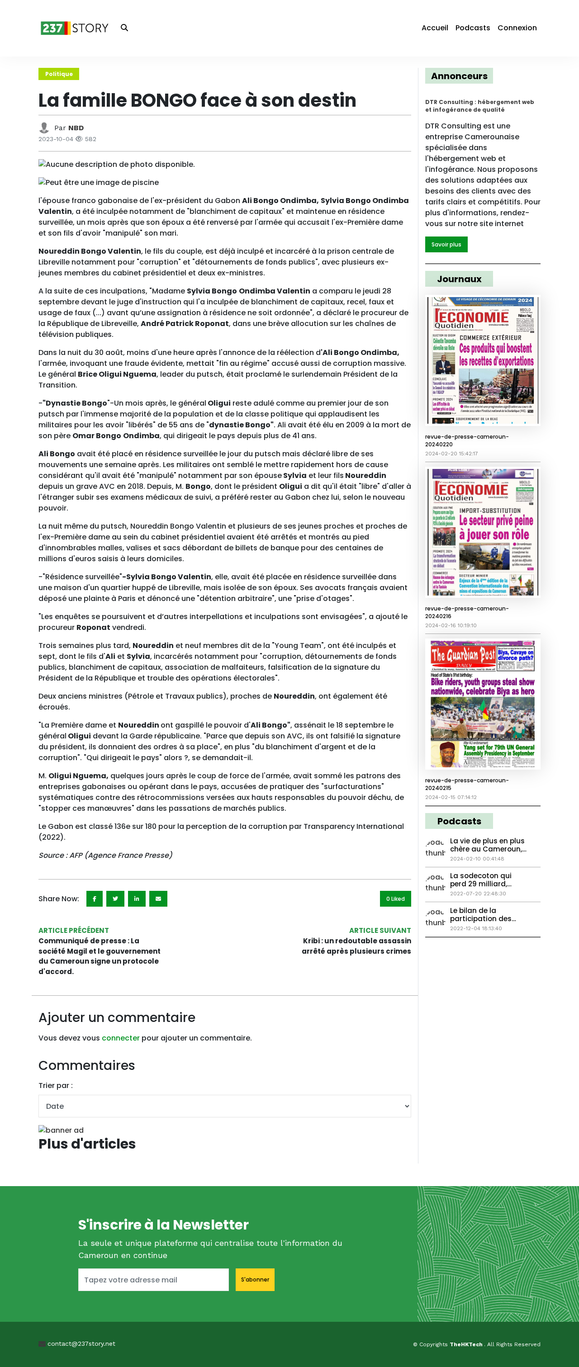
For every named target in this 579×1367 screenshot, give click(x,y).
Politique (59, 74)
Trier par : (55, 1085)
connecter (121, 1038)
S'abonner (255, 1279)
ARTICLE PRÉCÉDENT (73, 930)
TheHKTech (467, 1344)
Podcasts (473, 28)
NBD (76, 127)
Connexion (517, 28)
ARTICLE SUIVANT (380, 930)
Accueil (435, 28)
